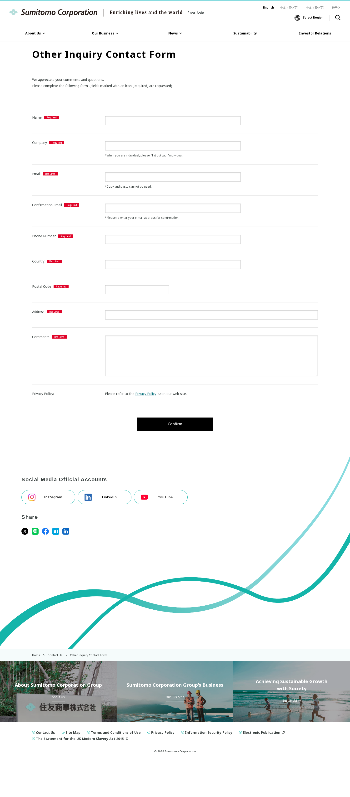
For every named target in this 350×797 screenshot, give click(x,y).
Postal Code (41, 286)
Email (36, 173)
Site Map (72, 732)
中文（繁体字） (316, 7)
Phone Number (44, 236)
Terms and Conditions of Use (116, 732)
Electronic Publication (261, 732)
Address (38, 311)
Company (39, 142)
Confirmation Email (47, 205)
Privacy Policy (145, 393)
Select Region (313, 17)
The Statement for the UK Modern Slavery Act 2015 (80, 738)
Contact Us (45, 732)
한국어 (336, 7)
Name (37, 117)
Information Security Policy (208, 732)
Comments (41, 337)
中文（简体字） (290, 7)
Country (38, 261)
